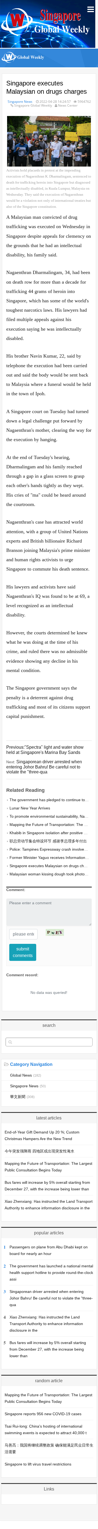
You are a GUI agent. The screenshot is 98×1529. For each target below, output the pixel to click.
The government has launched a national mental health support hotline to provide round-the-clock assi (51, 1272)
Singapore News (20, 101)
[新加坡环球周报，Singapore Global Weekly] (23, 64)
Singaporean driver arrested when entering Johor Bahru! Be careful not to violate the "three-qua (51, 1298)
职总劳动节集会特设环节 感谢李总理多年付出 (48, 841)
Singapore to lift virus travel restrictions (38, 1464)
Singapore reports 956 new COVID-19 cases (43, 1414)
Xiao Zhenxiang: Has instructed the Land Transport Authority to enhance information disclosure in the (46, 1323)
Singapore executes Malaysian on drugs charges (52, 866)
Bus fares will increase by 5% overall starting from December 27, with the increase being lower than (48, 1349)
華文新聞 (22, 1096)
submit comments (23, 952)
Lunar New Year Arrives (30, 808)
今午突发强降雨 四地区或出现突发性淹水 (39, 1151)
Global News (25, 1075)
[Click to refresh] (55, 932)
